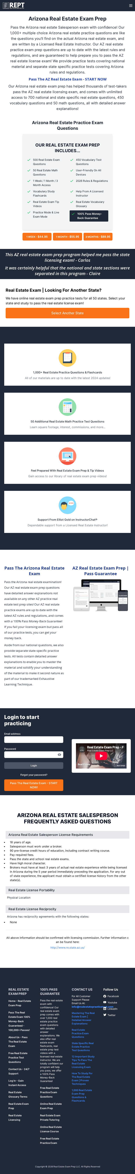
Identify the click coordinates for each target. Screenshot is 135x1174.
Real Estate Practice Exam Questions (80, 1033)
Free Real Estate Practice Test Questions (17, 1057)
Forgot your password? (33, 774)
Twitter (109, 1015)
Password (10, 748)
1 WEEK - (37, 236)
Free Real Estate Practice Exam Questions (49, 1092)
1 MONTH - (67, 236)
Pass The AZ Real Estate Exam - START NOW (68, 79)
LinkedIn (110, 1008)
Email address (12, 733)
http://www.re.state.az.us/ (67, 947)
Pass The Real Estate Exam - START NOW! (33, 785)
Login (34, 765)
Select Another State (67, 313)
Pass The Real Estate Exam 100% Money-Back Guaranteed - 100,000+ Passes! (19, 1021)
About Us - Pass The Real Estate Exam (18, 1041)
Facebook (111, 996)
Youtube (110, 1002)
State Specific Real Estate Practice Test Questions (83, 1047)
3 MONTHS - (97, 236)
